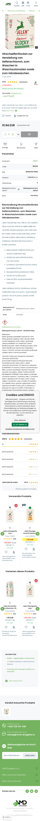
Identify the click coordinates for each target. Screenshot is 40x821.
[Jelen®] (36, 89)
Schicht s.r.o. (16, 93)
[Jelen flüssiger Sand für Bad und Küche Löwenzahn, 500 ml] (30, 514)
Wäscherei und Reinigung (16, 11)
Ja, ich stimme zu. (20, 425)
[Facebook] (27, 791)
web (11, 96)
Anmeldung (30, 755)
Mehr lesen (10, 111)
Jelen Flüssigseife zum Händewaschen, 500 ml (10, 532)
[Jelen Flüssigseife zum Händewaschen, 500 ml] (10, 514)
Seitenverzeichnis (20, 811)
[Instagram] (36, 791)
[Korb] (28, 4)
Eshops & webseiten (15, 815)
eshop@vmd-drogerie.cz (21, 734)
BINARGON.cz (27, 815)
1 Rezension (23, 82)
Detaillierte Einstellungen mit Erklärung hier (20, 429)
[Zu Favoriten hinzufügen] (6, 552)
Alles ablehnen (20, 420)
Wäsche (32, 11)
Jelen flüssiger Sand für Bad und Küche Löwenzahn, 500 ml (30, 532)
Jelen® (5, 96)
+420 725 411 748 (16, 726)
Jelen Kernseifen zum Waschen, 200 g (10, 607)
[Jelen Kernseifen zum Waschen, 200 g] (10, 589)
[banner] (8, 4)
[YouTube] (31, 791)
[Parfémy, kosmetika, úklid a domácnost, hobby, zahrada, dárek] (3, 11)
